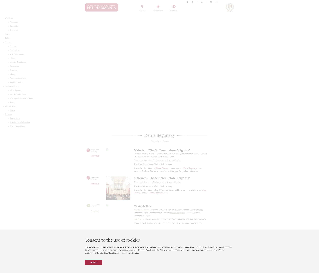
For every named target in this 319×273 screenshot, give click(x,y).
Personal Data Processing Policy (151, 250)
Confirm (93, 262)
